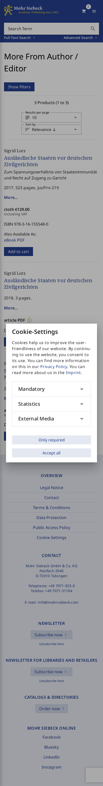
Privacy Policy (53, 366)
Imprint (73, 372)
